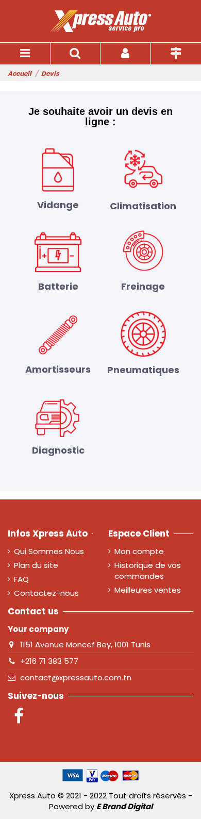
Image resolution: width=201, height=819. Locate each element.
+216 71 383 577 (49, 661)
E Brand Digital (124, 806)
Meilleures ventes (147, 589)
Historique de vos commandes (147, 570)
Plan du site (36, 565)
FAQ (21, 579)
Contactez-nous (46, 593)
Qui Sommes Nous (49, 551)
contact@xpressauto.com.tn (75, 677)
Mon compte (139, 551)
